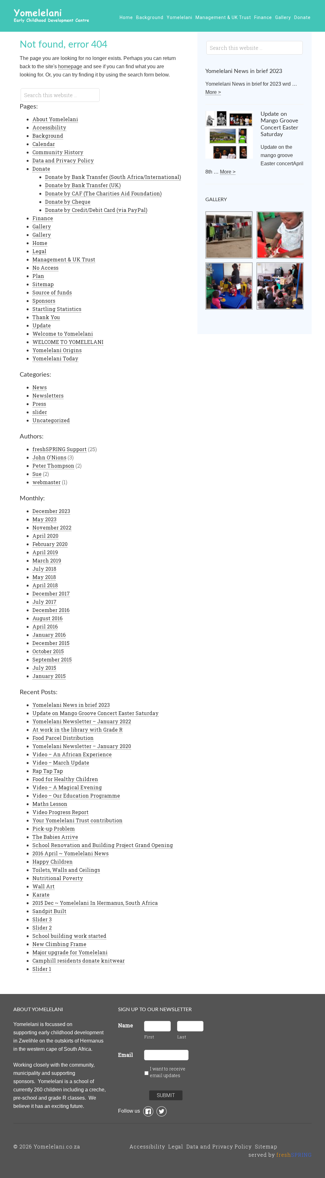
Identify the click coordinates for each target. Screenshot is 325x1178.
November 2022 (51, 527)
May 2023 (44, 519)
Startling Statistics (56, 309)
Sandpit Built (49, 911)
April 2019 (45, 552)
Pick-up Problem (53, 828)
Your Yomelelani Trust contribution (77, 820)
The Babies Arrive (55, 836)
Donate (41, 168)
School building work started (69, 935)
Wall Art (43, 886)
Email (125, 1054)
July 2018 (44, 568)
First (149, 1037)
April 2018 (45, 585)
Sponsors (43, 300)
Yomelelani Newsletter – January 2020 (81, 746)
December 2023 (51, 511)
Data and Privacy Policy (63, 160)
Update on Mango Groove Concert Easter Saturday (95, 713)
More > (213, 92)
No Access (45, 267)
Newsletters (47, 395)
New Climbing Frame (59, 944)
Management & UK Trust (63, 259)
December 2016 (51, 610)
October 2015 (48, 651)
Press (39, 403)
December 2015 (51, 643)
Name (125, 1025)
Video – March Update (60, 762)
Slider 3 (42, 919)
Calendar (43, 144)
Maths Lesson (49, 803)
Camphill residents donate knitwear (78, 960)
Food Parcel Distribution (63, 737)
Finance (42, 218)
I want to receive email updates (167, 1072)
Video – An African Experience (72, 754)
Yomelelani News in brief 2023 (71, 704)
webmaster (46, 482)
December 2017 (51, 593)
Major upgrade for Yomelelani (70, 952)
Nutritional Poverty (57, 878)
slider (39, 412)
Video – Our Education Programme (76, 795)
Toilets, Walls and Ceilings (66, 869)
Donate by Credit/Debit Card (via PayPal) (96, 210)
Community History (57, 152)
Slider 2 (42, 927)
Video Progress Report (60, 812)
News (39, 387)
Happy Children (52, 861)
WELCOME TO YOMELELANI (67, 342)
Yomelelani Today (55, 358)
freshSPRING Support (59, 449)
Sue (37, 474)
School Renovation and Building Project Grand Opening (102, 845)
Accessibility (49, 127)
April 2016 (45, 626)
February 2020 (50, 544)
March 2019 (46, 560)
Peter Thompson (53, 465)
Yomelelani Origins (57, 350)
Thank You (46, 317)
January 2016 (49, 634)
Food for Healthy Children (65, 779)
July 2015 (44, 667)
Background (47, 135)
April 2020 (45, 535)
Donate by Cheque (67, 201)
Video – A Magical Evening (67, 787)
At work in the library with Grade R (77, 729)
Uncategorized (51, 420)
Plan (38, 276)
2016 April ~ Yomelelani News (70, 853)
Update (41, 325)
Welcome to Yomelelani (62, 333)
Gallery (41, 226)
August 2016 (47, 618)
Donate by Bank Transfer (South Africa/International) (113, 177)
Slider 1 (41, 968)
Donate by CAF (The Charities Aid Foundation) (103, 193)
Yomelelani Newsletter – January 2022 (81, 721)
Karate (41, 894)
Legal (39, 251)
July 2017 (44, 601)
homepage (70, 66)
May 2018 (44, 577)
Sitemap (43, 284)
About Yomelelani (55, 119)
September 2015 (52, 659)
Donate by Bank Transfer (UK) (83, 185)
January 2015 (49, 676)
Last (181, 1037)
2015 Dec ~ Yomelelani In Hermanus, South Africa (95, 902)
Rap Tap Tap (47, 770)
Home (39, 243)
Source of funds (52, 292)
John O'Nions (49, 457)
